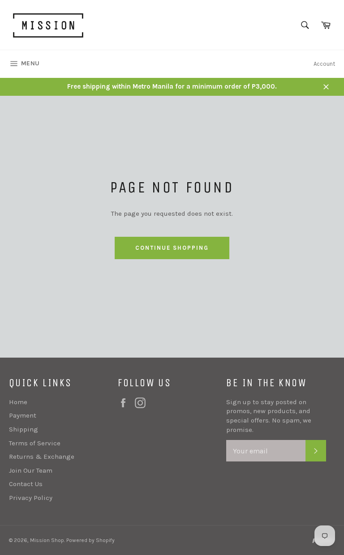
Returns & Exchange (41, 457)
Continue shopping (171, 247)
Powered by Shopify (90, 540)
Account (324, 63)
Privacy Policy (30, 498)
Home (18, 402)
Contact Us (26, 484)
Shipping (23, 429)
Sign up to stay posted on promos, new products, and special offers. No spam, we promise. (268, 416)
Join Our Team (30, 470)
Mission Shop (47, 540)
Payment (22, 415)
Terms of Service (34, 443)
